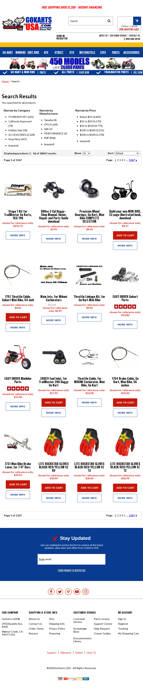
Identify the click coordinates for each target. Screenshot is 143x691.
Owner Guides (102, 633)
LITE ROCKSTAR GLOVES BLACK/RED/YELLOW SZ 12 (125, 467)
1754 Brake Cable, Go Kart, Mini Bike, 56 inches (125, 381)
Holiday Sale (15, 130)
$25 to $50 (86, 121)
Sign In (60, 35)
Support (52, 652)
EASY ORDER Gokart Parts (125, 298)
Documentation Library (82, 640)
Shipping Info (57, 623)
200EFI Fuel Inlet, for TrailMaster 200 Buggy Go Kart (53, 381)
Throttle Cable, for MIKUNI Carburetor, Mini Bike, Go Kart (89, 381)
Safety (79, 652)
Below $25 (86, 116)
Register (62, 38)
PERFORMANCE (53, 133)
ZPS (46, 124)
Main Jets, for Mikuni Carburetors (53, 298)
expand (13, 145)
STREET (59, 52)
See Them (137, 72)
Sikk (46, 128)
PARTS (116, 52)
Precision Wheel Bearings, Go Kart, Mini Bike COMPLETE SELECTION (89, 216)
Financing (54, 633)
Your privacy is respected (71, 570)
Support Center (103, 623)
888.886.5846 (133, 38)
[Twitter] (59, 591)
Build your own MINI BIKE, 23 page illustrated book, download (125, 214)
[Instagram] (85, 591)
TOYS (103, 52)
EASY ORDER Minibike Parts (17, 380)
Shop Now (84, 72)
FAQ (51, 618)
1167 (132, 160)
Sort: (111, 153)
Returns (33, 633)
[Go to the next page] (137, 160)
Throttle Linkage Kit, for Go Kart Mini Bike (89, 298)
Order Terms (36, 628)
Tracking (123, 628)
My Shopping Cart (128, 633)
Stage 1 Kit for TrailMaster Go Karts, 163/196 (18, 214)
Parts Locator (102, 618)
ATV (46, 52)
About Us (103, 35)
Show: (78, 153)
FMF (46, 137)
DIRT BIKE (33, 52)
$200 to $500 (88, 134)
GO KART (8, 52)
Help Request (102, 628)
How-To (91, 652)
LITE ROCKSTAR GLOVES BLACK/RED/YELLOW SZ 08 (54, 467)
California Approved (19, 121)
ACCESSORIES (131, 52)
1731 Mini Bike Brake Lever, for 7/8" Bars (18, 465)
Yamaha (48, 120)
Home (5, 81)
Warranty (66, 652)
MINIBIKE (20, 52)
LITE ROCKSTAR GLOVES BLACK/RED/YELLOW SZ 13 (89, 467)
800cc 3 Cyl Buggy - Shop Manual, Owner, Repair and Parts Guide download (53, 216)
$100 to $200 (88, 130)
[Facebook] (51, 591)
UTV (71, 52)
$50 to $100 (87, 125)
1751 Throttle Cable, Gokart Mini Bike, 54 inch (18, 298)
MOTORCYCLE (87, 52)
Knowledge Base (80, 630)
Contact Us (134, 35)
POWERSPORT (17, 116)
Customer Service (118, 35)
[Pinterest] (68, 591)
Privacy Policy (57, 628)
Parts (43, 72)
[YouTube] (77, 591)
